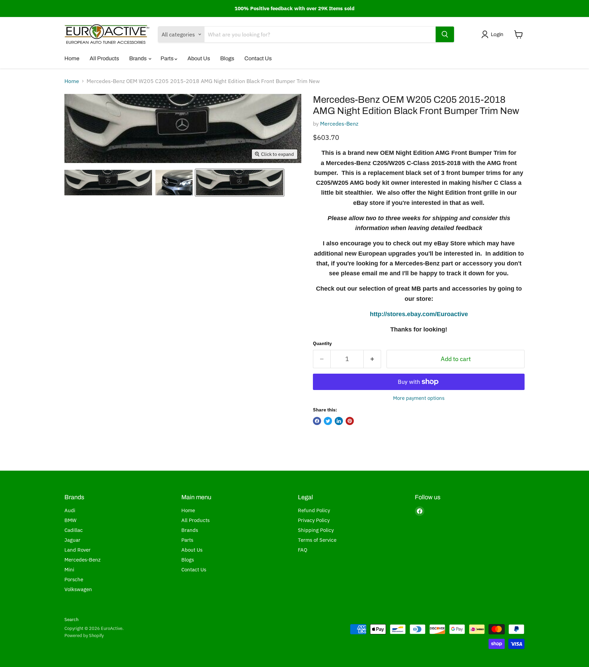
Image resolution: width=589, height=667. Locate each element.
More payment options (418, 398)
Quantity (322, 343)
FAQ (302, 550)
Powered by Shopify (84, 635)
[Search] (445, 34)
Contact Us (258, 58)
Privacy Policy (314, 520)
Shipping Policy (316, 530)
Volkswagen (78, 589)
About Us (198, 58)
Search (71, 619)
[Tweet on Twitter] (328, 421)
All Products (104, 58)
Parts (168, 58)
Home (71, 58)
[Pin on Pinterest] (350, 421)
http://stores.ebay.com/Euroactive (419, 314)
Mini (69, 569)
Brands (138, 58)
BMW (70, 520)
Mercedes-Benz (339, 123)
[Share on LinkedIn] (339, 421)
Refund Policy (314, 510)
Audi (69, 510)
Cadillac (73, 530)
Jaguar (72, 540)
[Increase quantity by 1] (372, 359)
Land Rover (77, 550)
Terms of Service (317, 540)
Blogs (227, 58)
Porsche (73, 579)
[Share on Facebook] (317, 421)
